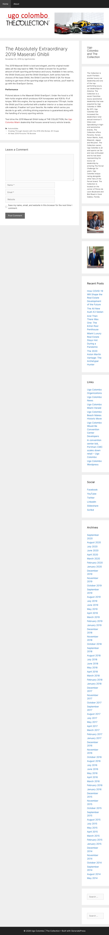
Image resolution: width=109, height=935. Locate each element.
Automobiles (13, 128)
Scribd (90, 510)
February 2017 (94, 734)
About (16, 4)
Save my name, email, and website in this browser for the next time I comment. (40, 207)
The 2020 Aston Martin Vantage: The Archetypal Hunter (94, 358)
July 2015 (92, 823)
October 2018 (94, 644)
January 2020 (94, 566)
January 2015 (94, 844)
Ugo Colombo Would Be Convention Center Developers (94, 429)
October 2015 (94, 808)
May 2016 (92, 773)
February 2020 (95, 562)
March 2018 (93, 675)
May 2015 (92, 827)
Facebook (92, 489)
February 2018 (94, 679)
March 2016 (93, 781)
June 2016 (92, 769)
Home (5, 4)
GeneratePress (78, 931)
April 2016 (92, 777)
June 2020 (92, 550)
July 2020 (92, 546)
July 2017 (92, 718)
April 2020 (92, 554)
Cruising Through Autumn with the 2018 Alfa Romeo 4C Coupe (33, 131)
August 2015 (93, 819)
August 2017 (93, 714)
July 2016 (92, 765)
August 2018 (93, 655)
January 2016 (94, 789)
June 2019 (92, 605)
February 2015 (94, 839)
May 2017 (92, 722)
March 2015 (93, 835)
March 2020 (93, 558)
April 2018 (92, 671)
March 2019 (93, 617)
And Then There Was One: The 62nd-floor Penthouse (92, 323)
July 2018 (92, 659)
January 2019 (94, 625)
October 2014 (94, 862)
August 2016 (94, 761)
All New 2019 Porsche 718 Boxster (22, 134)
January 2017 (94, 738)
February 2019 (94, 621)
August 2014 (94, 874)
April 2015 (92, 831)
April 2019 (92, 613)
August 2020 (94, 542)
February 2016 (94, 785)
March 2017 (93, 730)
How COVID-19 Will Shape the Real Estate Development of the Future (95, 298)
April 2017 (92, 726)
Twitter (91, 497)
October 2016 (94, 757)
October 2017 (94, 702)
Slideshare (92, 505)
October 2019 (94, 585)
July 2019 (92, 601)
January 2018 (94, 683)
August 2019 (94, 597)
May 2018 (92, 667)
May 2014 (92, 878)
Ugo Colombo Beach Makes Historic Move (94, 415)
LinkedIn (91, 502)
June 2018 (92, 663)
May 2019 (92, 609)
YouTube (91, 493)
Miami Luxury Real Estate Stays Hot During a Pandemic (94, 340)
